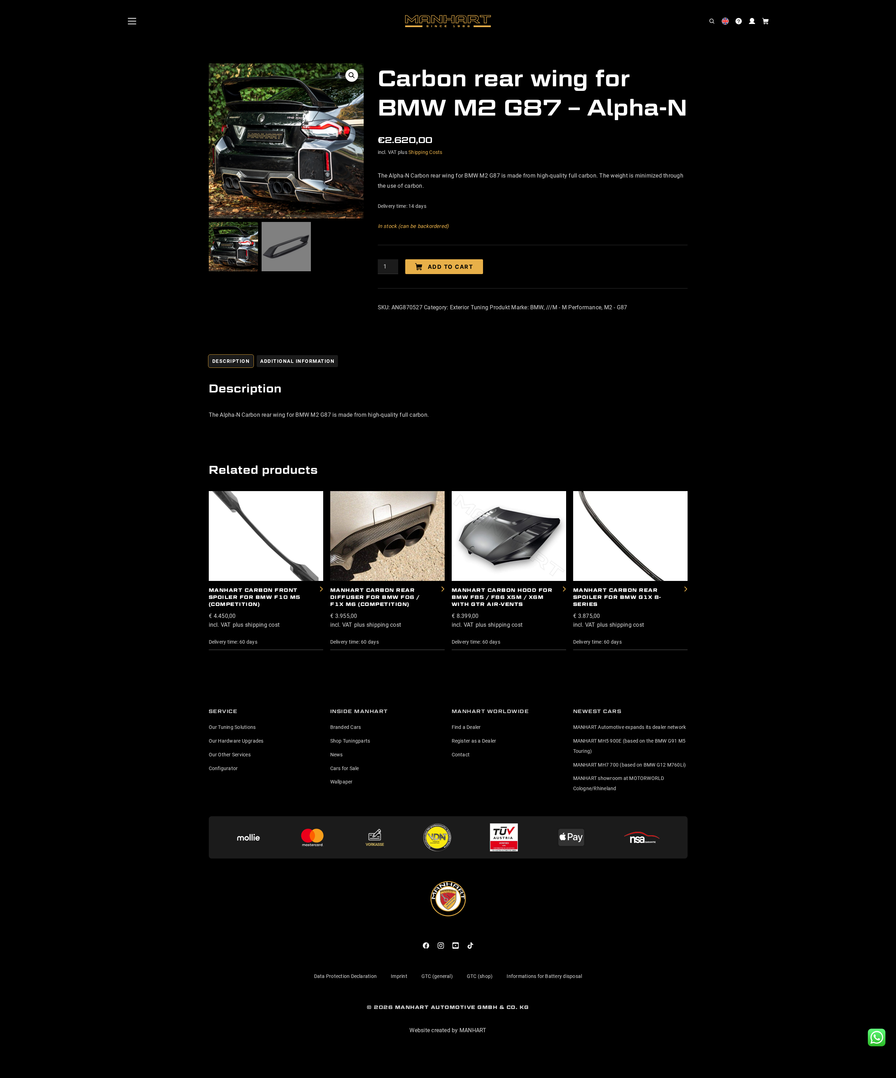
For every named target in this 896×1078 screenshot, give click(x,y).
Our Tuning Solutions (232, 727)
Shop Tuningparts (350, 741)
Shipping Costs (425, 152)
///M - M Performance (573, 307)
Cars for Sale (344, 768)
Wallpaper (341, 782)
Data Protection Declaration (345, 976)
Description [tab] (231, 361)
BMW (537, 307)
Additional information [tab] (297, 361)
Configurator (223, 768)
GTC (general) (437, 976)
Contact (461, 754)
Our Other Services (230, 754)
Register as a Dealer (474, 741)
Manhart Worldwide (490, 711)
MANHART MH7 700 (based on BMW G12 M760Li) (629, 765)
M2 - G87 (615, 307)
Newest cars (597, 711)
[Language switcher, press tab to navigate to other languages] (725, 21)
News (336, 754)
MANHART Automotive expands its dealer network (629, 727)
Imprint (399, 976)
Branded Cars (345, 727)
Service (223, 711)
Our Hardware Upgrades (236, 741)
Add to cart (451, 266)
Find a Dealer (466, 727)
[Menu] (132, 21)
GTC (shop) (480, 976)
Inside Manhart (359, 711)
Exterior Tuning (469, 307)
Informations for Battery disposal (544, 976)
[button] (712, 21)
